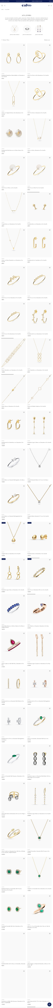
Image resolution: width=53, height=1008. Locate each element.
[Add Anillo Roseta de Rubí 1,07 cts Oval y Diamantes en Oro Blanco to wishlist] (50, 971)
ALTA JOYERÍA (7, 9)
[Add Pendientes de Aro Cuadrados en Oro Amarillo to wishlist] (50, 230)
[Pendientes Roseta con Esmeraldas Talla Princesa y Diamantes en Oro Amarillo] (13, 871)
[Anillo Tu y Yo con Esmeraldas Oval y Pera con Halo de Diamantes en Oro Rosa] (39, 908)
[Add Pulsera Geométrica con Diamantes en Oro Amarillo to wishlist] (24, 340)
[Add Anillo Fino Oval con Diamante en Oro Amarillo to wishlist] (50, 83)
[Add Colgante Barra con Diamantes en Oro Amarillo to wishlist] (24, 194)
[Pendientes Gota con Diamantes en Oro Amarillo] (39, 536)
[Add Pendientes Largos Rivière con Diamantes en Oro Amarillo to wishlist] (50, 783)
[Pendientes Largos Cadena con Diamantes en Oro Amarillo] (39, 425)
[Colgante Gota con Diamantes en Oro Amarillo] (13, 536)
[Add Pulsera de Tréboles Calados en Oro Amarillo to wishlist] (50, 376)
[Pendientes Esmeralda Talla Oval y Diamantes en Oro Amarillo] (13, 908)
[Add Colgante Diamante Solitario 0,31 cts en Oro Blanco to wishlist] (50, 450)
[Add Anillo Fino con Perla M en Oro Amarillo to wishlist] (50, 158)
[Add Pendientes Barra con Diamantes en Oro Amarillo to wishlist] (50, 194)
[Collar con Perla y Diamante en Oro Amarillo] (39, 132)
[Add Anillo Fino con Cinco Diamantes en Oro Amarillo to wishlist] (24, 268)
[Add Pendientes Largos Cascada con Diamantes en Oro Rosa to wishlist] (50, 633)
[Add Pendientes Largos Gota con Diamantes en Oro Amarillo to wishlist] (24, 560)
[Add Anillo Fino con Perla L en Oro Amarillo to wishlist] (24, 158)
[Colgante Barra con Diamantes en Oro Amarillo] (13, 206)
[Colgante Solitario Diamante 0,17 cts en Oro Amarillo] (39, 498)
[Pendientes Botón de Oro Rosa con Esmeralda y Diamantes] (13, 946)
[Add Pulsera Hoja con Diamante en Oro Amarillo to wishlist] (24, 376)
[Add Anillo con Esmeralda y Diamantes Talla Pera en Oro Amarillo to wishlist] (50, 708)
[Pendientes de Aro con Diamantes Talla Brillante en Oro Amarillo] (13, 683)
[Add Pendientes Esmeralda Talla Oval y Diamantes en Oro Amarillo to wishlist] (24, 896)
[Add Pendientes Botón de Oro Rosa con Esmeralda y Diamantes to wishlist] (24, 933)
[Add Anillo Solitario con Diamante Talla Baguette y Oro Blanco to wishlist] (24, 450)
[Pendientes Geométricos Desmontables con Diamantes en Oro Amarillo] (13, 57)
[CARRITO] (51, 5)
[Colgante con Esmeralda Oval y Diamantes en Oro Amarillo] (39, 871)
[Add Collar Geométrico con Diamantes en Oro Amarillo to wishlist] (50, 340)
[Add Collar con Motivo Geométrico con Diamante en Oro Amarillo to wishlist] (24, 230)
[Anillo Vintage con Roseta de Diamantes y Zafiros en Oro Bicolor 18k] (39, 946)
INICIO (2, 9)
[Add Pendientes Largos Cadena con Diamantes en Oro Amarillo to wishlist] (50, 412)
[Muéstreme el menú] (2, 5)
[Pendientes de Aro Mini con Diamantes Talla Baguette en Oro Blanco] (13, 721)
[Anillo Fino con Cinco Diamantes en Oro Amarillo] (13, 280)
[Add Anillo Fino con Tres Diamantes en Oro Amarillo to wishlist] (24, 304)
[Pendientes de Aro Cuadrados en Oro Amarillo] (39, 242)
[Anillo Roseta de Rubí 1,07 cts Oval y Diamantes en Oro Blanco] (39, 983)
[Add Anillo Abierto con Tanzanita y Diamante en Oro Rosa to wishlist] (50, 596)
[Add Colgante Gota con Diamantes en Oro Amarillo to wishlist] (24, 523)
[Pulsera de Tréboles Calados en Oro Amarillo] (39, 388)
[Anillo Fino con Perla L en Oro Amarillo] (13, 170)
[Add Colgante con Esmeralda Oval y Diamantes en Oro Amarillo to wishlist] (50, 858)
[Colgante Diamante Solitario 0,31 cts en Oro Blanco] (39, 462)
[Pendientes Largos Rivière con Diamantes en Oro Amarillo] (39, 796)
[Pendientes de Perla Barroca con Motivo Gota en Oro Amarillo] (13, 132)
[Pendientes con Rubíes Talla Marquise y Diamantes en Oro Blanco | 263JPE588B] (13, 983)
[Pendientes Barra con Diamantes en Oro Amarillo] (39, 206)
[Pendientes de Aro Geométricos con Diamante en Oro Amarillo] (13, 425)
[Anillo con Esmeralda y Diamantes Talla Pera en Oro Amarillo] (39, 721)
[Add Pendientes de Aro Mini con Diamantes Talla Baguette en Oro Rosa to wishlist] (50, 671)
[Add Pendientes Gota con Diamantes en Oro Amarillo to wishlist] (50, 523)
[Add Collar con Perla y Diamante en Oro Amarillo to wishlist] (50, 120)
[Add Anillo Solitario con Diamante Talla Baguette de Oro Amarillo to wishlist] (24, 486)
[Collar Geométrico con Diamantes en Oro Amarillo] (39, 352)
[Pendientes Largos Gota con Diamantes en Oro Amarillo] (13, 572)
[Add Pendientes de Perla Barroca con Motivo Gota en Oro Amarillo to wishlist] (24, 120)
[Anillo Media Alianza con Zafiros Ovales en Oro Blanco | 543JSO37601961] (13, 608)
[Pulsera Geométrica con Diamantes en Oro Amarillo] (13, 352)
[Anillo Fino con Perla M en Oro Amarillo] (39, 170)
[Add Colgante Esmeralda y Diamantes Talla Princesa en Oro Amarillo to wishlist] (50, 821)
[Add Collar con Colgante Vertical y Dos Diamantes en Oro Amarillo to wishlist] (24, 83)
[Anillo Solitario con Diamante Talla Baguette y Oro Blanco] (13, 462)
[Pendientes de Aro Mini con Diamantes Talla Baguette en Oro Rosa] (39, 683)
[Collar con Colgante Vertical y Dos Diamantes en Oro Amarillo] (13, 95)
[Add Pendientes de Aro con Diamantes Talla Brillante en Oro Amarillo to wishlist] (24, 671)
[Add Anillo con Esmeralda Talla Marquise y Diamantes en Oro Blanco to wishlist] (24, 746)
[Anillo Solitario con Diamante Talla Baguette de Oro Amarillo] (13, 498)
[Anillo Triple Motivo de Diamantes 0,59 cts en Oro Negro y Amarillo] (13, 796)
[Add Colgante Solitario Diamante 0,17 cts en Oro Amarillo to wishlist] (50, 486)
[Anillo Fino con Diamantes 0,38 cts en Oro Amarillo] (39, 572)
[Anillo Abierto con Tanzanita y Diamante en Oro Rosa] (39, 608)
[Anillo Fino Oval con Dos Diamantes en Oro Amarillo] (39, 57)
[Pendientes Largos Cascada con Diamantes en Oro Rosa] (39, 646)
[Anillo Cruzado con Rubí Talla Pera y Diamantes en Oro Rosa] (13, 646)
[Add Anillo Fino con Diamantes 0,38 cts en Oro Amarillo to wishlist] (50, 560)
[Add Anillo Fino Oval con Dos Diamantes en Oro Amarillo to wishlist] (50, 45)
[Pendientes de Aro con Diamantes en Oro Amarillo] (39, 316)
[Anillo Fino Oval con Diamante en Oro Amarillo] (39, 95)
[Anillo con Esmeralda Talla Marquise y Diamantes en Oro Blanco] (13, 758)
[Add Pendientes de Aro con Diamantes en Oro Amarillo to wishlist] (50, 304)
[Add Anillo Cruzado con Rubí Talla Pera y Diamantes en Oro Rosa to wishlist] (24, 633)
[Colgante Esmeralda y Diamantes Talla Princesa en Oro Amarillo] (39, 833)
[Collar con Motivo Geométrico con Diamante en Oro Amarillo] (13, 242)
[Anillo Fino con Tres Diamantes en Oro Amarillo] (13, 316)
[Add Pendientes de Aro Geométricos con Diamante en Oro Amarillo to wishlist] (24, 412)
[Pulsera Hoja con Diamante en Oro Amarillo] (13, 388)
